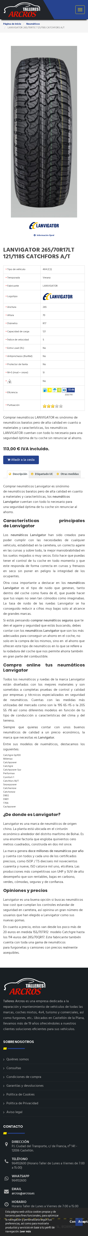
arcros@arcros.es (23, 1193)
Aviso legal (14, 1112)
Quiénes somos (17, 1059)
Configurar (72, 1222)
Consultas (13, 1068)
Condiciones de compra (23, 1077)
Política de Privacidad (22, 1103)
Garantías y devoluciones (25, 1086)
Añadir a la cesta (22, 459)
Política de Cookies (20, 1094)
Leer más (25, 1231)
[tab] (18, 474)
